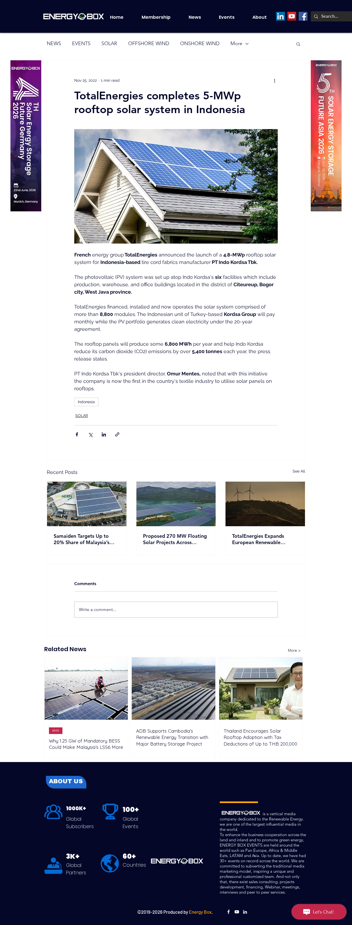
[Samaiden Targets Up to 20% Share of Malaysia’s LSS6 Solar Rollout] (87, 504)
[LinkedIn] (280, 16)
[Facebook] (303, 16)
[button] (231, 17)
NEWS (54, 43)
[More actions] (274, 80)
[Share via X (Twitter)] (90, 434)
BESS (55, 730)
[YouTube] (291, 16)
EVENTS (81, 43)
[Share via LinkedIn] (103, 434)
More (236, 43)
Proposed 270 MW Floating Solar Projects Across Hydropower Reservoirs (175, 539)
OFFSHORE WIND (148, 43)
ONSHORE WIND (199, 43)
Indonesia (86, 402)
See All (299, 471)
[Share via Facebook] (76, 434)
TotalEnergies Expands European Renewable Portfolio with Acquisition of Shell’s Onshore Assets (264, 539)
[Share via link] (117, 434)
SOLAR (109, 43)
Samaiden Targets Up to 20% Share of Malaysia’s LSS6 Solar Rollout (81, 539)
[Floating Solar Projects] (176, 504)
